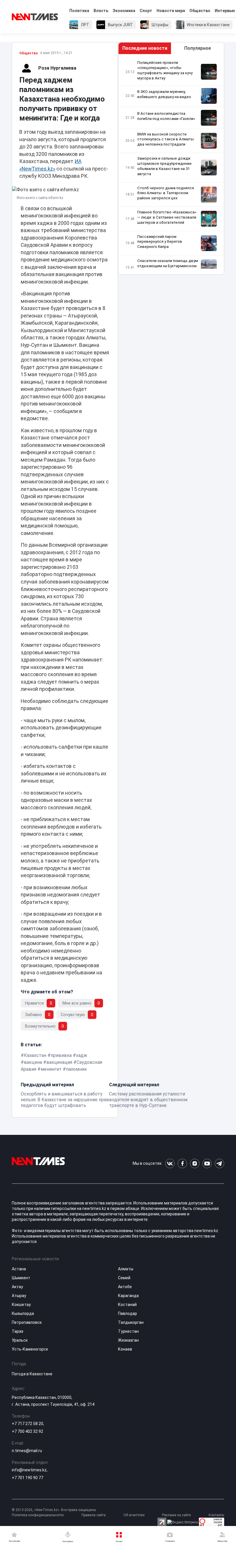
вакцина (33, 1062)
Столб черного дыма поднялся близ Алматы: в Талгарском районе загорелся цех (165, 193)
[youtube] (207, 1163)
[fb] (182, 1163)
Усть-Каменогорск (30, 1349)
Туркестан (128, 1331)
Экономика (124, 10)
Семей (124, 1277)
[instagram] (194, 1163)
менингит (51, 1069)
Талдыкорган (131, 1322)
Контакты (216, 1515)
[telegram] (219, 1163)
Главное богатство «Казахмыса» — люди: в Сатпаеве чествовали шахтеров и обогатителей (166, 217)
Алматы (125, 1269)
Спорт (146, 10)
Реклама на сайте (176, 1515)
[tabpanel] (171, 164)
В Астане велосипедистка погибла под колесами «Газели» (166, 116)
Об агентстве (133, 1515)
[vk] (170, 1163)
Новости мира (171, 10)
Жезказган (128, 1340)
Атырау (19, 1295)
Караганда (128, 1295)
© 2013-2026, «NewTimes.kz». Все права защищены (54, 1510)
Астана (19, 1269)
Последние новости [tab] (144, 48)
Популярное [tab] (197, 48)
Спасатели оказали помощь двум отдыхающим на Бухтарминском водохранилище (167, 266)
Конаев (125, 1349)
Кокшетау (21, 1304)
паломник (76, 1069)
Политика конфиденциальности (38, 1515)
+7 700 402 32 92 (27, 1431)
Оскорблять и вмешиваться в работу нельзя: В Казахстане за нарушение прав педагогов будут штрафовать (65, 1099)
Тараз (17, 1331)
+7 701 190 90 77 (27, 1477)
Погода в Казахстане (32, 1374)
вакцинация (59, 1062)
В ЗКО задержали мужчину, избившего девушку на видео (164, 94)
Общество (199, 10)
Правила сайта (93, 1515)
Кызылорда (23, 1313)
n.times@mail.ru (27, 1450)
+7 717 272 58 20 (27, 1423)
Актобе (125, 1286)
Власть (101, 10)
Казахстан (35, 1055)
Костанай (127, 1304)
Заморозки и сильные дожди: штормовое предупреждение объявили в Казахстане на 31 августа (164, 166)
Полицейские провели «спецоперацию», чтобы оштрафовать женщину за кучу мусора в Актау (165, 70)
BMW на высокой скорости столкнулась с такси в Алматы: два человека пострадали (166, 139)
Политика (79, 10)
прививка (61, 1055)
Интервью (225, 10)
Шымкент (21, 1277)
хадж (81, 1055)
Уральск (20, 1340)
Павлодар (127, 1313)
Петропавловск (27, 1322)
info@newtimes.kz (29, 1470)
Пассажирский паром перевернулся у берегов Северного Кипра (159, 241)
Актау (17, 1286)
